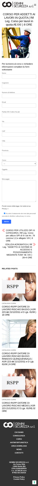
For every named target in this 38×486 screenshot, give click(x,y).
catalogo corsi (9, 303)
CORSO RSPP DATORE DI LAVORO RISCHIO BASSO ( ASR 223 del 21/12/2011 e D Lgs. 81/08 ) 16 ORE (19, 310)
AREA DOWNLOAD (19, 446)
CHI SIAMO (19, 432)
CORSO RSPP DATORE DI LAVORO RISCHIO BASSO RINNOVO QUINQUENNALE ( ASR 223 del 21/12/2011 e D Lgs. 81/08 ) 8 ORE (18, 359)
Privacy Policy (19, 477)
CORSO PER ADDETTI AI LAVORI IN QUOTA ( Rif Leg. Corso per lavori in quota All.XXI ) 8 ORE (19, 19)
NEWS (19, 449)
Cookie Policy (19, 479)
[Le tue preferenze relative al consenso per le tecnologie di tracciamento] (34, 482)
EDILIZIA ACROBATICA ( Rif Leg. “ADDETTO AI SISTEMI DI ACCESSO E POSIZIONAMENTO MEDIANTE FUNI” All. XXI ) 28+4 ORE (17, 251)
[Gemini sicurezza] (18, 6)
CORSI (19, 439)
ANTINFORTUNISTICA (19, 442)
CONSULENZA (19, 436)
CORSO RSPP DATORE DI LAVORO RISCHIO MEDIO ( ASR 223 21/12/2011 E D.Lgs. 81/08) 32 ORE (18, 407)
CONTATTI (19, 453)
